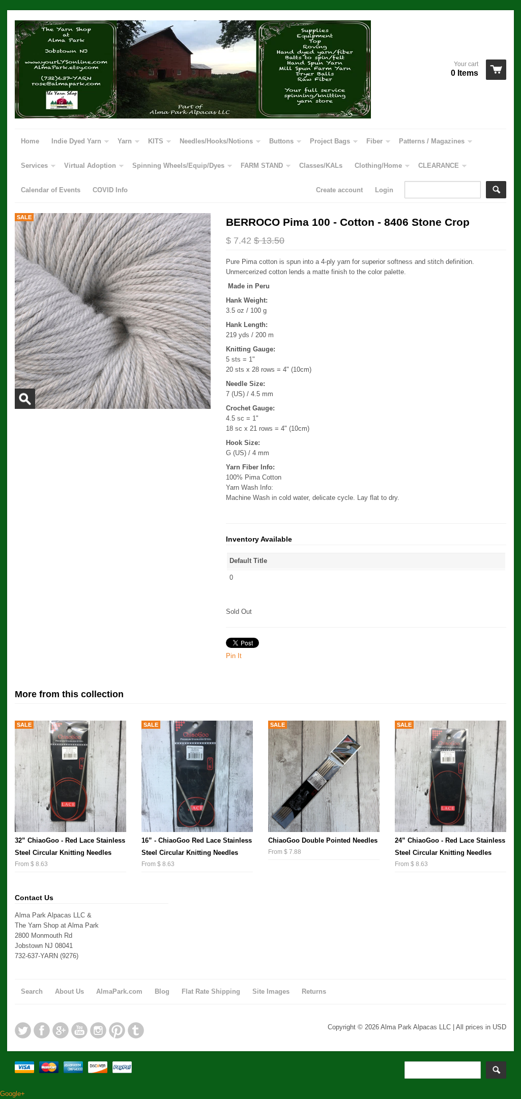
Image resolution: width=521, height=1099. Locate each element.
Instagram (98, 1030)
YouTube (79, 1030)
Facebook (42, 1030)
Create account (339, 190)
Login (384, 190)
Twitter (23, 1030)
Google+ (60, 1030)
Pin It (234, 656)
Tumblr (136, 1030)
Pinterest (117, 1030)
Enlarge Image (25, 399)
